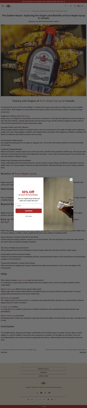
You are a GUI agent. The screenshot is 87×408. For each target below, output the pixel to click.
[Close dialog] (71, 179)
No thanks (28, 216)
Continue (28, 211)
